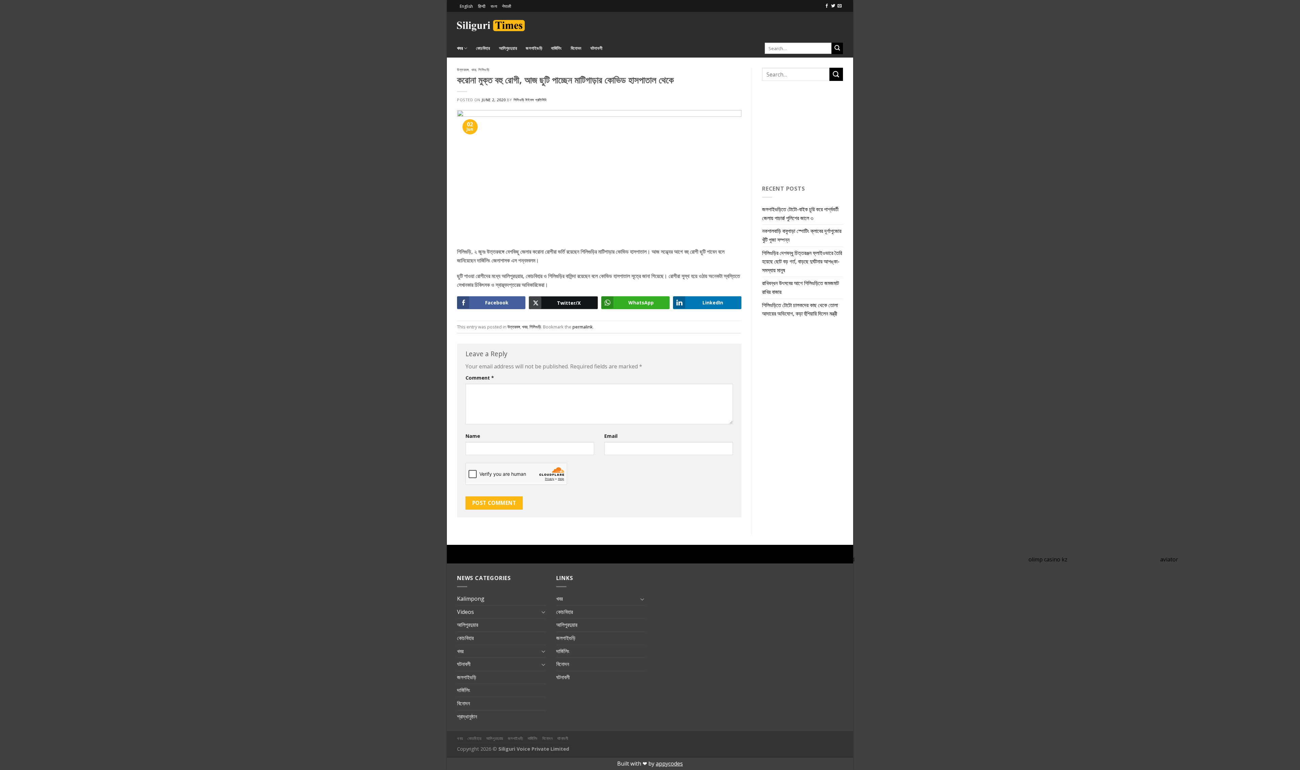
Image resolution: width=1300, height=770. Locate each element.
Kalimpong (470, 598)
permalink (582, 327)
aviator (1169, 559)
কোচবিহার (483, 48)
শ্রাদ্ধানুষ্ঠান (467, 716)
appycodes (669, 763)
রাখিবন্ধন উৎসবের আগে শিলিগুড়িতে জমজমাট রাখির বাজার (800, 287)
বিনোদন (576, 48)
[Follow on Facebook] (827, 6)
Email (611, 436)
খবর (460, 48)
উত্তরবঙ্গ (463, 69)
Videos (465, 612)
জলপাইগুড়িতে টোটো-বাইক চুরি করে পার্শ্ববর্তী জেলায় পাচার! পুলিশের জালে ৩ (800, 214)
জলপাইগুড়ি (534, 48)
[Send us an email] (840, 6)
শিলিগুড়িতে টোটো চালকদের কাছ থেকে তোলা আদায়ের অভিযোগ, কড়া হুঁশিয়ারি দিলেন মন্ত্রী (800, 309)
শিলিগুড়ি (483, 69)
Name (472, 436)
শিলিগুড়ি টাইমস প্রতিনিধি (530, 99)
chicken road (838, 559)
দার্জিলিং (556, 48)
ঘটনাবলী (596, 48)
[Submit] (837, 48)
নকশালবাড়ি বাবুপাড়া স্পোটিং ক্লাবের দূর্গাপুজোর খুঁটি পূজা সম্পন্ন (801, 235)
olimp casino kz (1047, 559)
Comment (479, 378)
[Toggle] (543, 612)
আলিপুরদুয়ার (508, 48)
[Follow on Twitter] (833, 6)
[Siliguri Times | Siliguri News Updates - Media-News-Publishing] (491, 25)
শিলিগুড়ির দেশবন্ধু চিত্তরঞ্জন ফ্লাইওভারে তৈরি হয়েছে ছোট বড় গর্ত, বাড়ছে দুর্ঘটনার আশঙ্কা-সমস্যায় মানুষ (802, 261)
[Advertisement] (764, 24)
